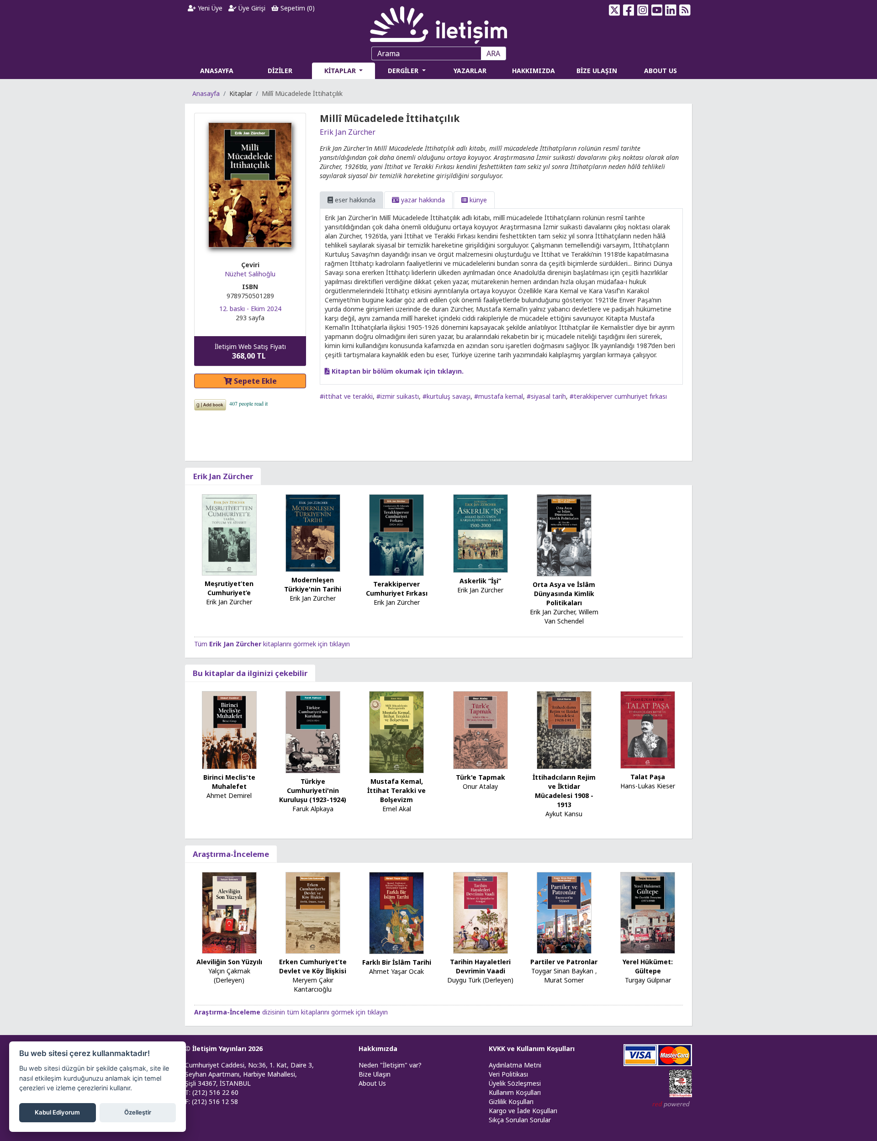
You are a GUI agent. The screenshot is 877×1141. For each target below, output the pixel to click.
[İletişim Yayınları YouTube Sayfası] (657, 10)
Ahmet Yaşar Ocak (396, 971)
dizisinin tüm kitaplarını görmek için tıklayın (291, 1012)
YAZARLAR (470, 70)
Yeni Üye (209, 8)
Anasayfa (206, 93)
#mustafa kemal (498, 396)
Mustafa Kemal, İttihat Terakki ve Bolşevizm (396, 790)
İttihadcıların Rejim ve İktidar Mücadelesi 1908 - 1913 (564, 791)
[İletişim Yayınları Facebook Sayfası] (629, 10)
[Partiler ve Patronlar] (564, 912)
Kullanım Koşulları (515, 1092)
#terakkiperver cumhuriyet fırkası (618, 396)
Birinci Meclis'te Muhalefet (229, 782)
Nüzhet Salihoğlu (250, 273)
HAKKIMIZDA (533, 70)
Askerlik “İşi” (480, 580)
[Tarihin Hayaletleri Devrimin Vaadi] (480, 912)
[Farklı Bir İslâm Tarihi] (396, 912)
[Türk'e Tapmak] (480, 729)
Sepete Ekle (254, 381)
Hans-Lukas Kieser (647, 786)
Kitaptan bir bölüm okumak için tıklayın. (397, 371)
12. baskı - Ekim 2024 (250, 308)
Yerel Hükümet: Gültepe (648, 966)
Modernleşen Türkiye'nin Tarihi (312, 584)
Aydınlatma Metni (515, 1065)
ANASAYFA (216, 70)
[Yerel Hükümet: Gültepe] (647, 912)
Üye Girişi (251, 8)
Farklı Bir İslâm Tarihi (396, 962)
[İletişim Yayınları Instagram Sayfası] (643, 10)
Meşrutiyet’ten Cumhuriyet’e (229, 588)
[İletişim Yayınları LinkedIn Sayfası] (671, 10)
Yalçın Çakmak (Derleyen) (229, 975)
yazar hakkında (422, 199)
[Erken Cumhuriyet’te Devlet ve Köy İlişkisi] (312, 912)
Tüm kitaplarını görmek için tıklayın (272, 643)
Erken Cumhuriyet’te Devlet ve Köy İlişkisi (313, 966)
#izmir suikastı (397, 396)
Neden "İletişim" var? (390, 1065)
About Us (372, 1083)
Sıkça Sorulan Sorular (520, 1119)
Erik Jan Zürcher (347, 132)
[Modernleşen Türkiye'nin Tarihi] (312, 532)
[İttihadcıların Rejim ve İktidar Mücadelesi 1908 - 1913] (564, 729)
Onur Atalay (480, 786)
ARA (493, 53)
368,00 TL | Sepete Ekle (827, 1106)
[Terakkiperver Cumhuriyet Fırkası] (396, 534)
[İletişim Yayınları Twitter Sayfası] (615, 10)
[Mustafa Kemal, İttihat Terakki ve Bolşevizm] (396, 731)
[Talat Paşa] (647, 729)
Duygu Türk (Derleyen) (480, 980)
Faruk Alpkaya (312, 808)
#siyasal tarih (546, 396)
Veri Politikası (508, 1074)
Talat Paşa (647, 776)
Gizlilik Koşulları (511, 1101)
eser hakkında (354, 199)
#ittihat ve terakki (346, 396)
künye (477, 199)
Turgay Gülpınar (648, 980)
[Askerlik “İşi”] (480, 532)
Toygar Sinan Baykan (562, 971)
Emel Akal (396, 808)
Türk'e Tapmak (480, 777)
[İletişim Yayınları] (438, 22)
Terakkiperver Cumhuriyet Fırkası (397, 588)
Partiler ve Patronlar (563, 961)
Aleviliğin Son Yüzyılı (229, 961)
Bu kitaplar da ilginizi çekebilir (250, 673)
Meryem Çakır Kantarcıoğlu (312, 984)
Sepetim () (297, 8)
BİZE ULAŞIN (596, 70)
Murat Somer (564, 980)
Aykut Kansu (563, 813)
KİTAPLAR (341, 70)
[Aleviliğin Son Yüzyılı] (229, 912)
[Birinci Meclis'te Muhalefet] (229, 729)
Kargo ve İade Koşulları (523, 1110)
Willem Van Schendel (571, 616)
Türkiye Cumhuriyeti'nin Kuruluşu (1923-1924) (312, 790)
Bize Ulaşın (375, 1074)
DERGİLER (404, 70)
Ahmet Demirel (229, 795)
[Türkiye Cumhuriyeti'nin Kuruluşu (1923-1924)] (312, 731)
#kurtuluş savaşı (446, 396)
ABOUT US (660, 70)
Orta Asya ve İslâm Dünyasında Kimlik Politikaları (564, 593)
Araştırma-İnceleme (231, 854)
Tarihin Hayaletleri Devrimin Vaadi (480, 966)
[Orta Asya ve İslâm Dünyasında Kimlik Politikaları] (564, 534)
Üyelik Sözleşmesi (515, 1083)
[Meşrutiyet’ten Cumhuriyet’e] (229, 534)
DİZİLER (280, 70)
